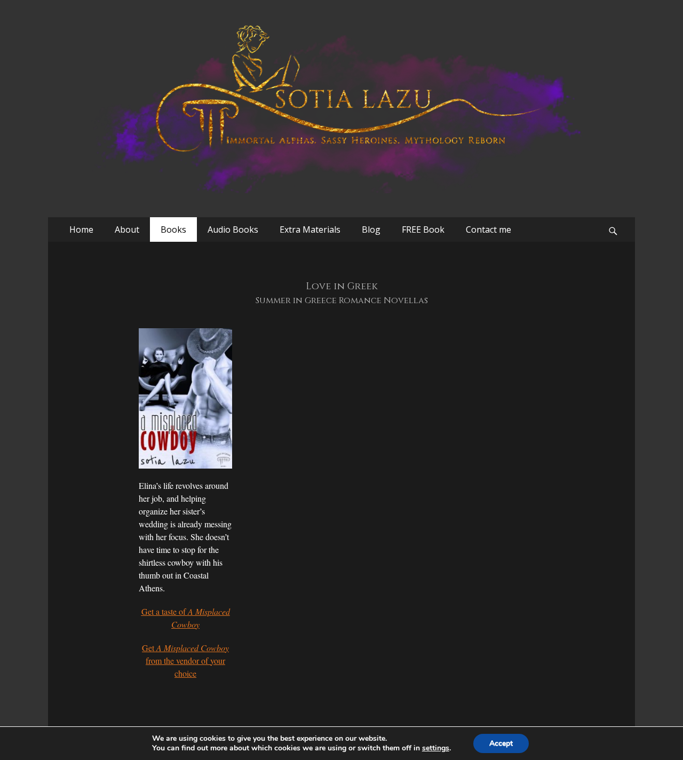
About (127, 229)
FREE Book (423, 229)
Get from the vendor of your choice (185, 660)
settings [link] (435, 748)
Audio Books (233, 229)
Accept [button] (501, 743)
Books (173, 229)
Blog (371, 229)
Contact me (488, 229)
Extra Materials (310, 229)
